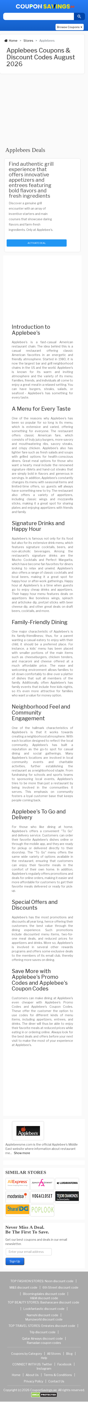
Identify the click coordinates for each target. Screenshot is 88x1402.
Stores (28, 40)
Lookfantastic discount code (44, 1309)
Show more (22, 1153)
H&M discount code (44, 1298)
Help (44, 1358)
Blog (69, 1353)
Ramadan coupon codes (44, 1343)
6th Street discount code (60, 1287)
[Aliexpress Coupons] (17, 1184)
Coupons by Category (26, 1353)
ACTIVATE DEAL (37, 243)
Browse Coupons (68, 27)
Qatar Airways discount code (42, 1338)
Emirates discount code (58, 1326)
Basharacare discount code (59, 1302)
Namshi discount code (42, 1315)
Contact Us (56, 1381)
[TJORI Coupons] (67, 1197)
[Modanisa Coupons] (17, 1197)
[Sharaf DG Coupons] (17, 1210)
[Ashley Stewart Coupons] (42, 1184)
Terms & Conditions (58, 1375)
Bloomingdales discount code (44, 1294)
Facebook (64, 1364)
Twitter (47, 1364)
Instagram (44, 1368)
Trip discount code (42, 1332)
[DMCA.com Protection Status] (44, 1394)
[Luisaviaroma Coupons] (67, 1184)
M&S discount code (23, 1287)
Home (13, 40)
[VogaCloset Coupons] (42, 1197)
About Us (32, 1375)
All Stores (54, 1353)
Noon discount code (59, 1281)
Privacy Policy (33, 1381)
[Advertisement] (42, 108)
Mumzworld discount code (44, 1319)
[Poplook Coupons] (42, 1210)
